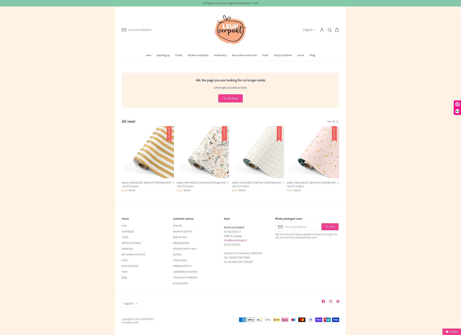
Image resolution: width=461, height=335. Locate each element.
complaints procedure (185, 271)
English (308, 30)
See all (331, 121)
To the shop (230, 98)
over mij (177, 225)
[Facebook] (323, 301)
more (300, 55)
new (148, 55)
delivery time (180, 237)
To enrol (330, 226)
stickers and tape (198, 55)
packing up (163, 55)
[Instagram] (330, 301)
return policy (180, 260)
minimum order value (184, 248)
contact (177, 254)
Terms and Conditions (185, 277)
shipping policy (181, 242)
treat (265, 55)
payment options (182, 231)
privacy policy (180, 283)
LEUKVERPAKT (147, 319)
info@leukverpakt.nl (235, 240)
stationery (220, 55)
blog (312, 55)
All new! (128, 121)
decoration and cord (244, 55)
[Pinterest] (337, 301)
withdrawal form (182, 265)
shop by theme (283, 55)
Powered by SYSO (130, 322)
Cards (178, 55)
